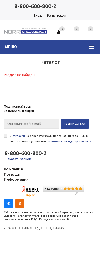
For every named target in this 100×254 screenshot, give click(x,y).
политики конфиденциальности (69, 141)
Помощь (12, 174)
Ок (11, 239)
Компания (13, 169)
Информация (16, 179)
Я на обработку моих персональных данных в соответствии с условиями (51, 138)
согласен (18, 135)
